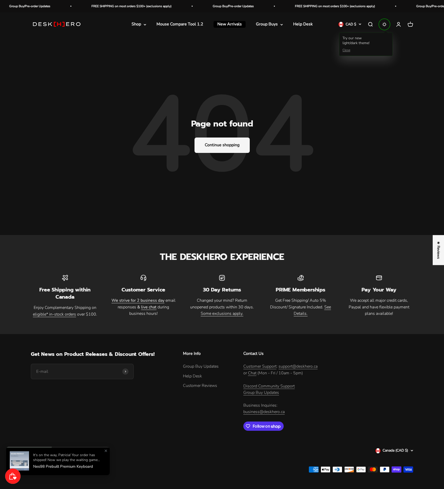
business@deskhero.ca (264, 412)
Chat (252, 373)
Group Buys (267, 24)
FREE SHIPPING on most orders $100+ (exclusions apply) (118, 6)
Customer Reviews (200, 385)
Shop (136, 24)
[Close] (106, 450)
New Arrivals (229, 24)
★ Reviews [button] (438, 250)
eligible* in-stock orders (54, 314)
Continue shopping (222, 145)
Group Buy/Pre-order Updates (219, 6)
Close (346, 50)
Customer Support (259, 366)
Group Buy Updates (201, 366)
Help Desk (303, 24)
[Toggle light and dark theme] (384, 24)
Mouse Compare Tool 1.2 (179, 24)
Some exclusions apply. (222, 313)
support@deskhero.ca (298, 366)
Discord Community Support (269, 386)
